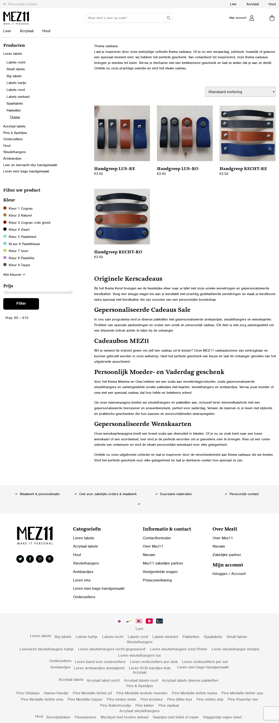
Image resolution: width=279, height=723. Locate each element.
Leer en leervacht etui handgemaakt (30, 165)
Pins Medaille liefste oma (42, 699)
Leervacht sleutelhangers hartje (47, 649)
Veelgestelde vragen (160, 571)
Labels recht (16, 62)
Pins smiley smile (121, 699)
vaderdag (198, 408)
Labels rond (16, 90)
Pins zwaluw (168, 705)
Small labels (16, 69)
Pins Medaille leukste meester (142, 693)
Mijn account (237, 18)
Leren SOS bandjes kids (150, 668)
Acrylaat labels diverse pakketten (190, 680)
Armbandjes (12, 158)
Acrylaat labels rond (141, 680)
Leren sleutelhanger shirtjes (235, 649)
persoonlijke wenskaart (174, 444)
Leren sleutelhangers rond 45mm (178, 649)
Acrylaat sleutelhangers (139, 710)
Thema (15, 117)
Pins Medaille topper (85, 699)
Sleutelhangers (14, 152)
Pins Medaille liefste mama (194, 693)
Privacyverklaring (157, 580)
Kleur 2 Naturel (20, 215)
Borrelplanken (58, 717)
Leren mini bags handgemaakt (26, 171)
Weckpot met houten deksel (124, 717)
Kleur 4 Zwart (19, 229)
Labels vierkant (18, 97)
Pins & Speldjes (15, 133)
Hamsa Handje (56, 693)
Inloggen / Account (229, 573)
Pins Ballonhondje (115, 705)
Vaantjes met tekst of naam (176, 717)
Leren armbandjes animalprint (99, 668)
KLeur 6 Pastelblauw (24, 244)
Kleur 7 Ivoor (19, 251)
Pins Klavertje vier (243, 699)
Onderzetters (13, 139)
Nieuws (149, 554)
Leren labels (12, 54)
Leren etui (81, 580)
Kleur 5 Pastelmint (22, 237)
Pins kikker (144, 705)
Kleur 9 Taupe (19, 265)
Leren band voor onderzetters (100, 661)
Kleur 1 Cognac (21, 208)
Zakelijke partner (227, 554)
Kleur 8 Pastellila (21, 258)
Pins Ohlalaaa (27, 693)
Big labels (14, 76)
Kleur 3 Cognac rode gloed (29, 222)
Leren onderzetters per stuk (154, 661)
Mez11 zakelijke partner (163, 563)
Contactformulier (157, 538)
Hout (272, 4)
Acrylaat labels (14, 126)
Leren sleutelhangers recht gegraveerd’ (112, 649)
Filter (21, 303)
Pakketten (14, 110)
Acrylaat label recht (103, 680)
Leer (233, 4)
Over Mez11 (153, 546)
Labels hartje (16, 83)
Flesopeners (85, 717)
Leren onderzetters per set (205, 661)
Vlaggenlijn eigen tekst (222, 717)
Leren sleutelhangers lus (139, 655)
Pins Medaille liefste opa (242, 693)
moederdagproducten (199, 381)
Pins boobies (152, 699)
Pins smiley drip (209, 699)
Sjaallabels (15, 103)
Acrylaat (253, 4)
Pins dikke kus (179, 699)
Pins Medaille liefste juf (92, 693)
